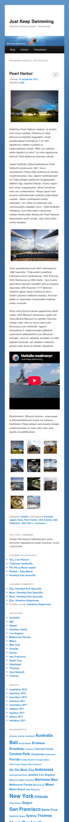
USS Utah (26, 523)
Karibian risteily (18, 629)
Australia (14, 617)
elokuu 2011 (16, 716)
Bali (11, 621)
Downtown (50, 754)
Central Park (19, 753)
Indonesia (44, 769)
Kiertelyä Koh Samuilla (22, 575)
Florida (14, 759)
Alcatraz (13, 736)
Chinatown (38, 754)
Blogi (12, 49)
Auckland (30, 736)
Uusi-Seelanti (16, 672)
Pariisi (13, 652)
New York (14, 644)
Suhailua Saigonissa (27, 600)
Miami (12, 641)
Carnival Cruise (43, 749)
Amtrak (21, 736)
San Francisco (17, 656)
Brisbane (38, 743)
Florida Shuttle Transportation (35, 759)
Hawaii (24, 516)
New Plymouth (33, 789)
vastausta (39, 523)
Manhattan (42, 779)
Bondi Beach (25, 743)
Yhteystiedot (40, 49)
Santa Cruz (15, 660)
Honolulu (48, 516)
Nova (12, 592)
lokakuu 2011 (16, 708)
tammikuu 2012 (18, 697)
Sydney (31, 815)
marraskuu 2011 (18, 705)
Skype (22, 816)
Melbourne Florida (19, 637)
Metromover (39, 784)
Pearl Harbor (21, 73)
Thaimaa (14, 668)
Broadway (16, 748)
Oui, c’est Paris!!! (19, 559)
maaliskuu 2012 (18, 689)
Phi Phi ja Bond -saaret (22, 567)
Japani (12, 519)
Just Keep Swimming (31, 21)
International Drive (18, 775)
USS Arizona (45, 519)
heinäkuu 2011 (17, 720)
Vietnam (14, 676)
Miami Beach (17, 789)
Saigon (27, 802)
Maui (54, 779)
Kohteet (24, 49)
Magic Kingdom (26, 779)
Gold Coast (14, 764)
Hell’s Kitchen (34, 764)
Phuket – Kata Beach (21, 571)
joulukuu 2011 (17, 701)
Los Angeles (16, 633)
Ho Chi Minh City (21, 769)
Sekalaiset (15, 664)
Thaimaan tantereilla (21, 563)
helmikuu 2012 (17, 693)
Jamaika (33, 774)
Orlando (14, 648)
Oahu (20, 519)
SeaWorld (14, 816)
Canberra (29, 749)
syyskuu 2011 (17, 712)
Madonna (13, 779)
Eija (22, 82)
